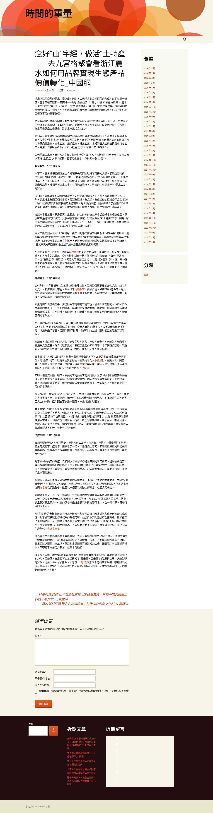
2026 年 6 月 (149, 78)
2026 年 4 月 (149, 87)
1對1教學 (84, 562)
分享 (80, 147)
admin (72, 90)
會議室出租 (53, 528)
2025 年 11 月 (150, 107)
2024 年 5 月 (149, 194)
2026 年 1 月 (149, 102)
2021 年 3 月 (149, 242)
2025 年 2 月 (149, 150)
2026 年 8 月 (149, 68)
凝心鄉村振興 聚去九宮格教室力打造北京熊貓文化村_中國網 (85, 604)
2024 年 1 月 (149, 213)
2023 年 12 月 (150, 218)
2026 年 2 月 (149, 97)
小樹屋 (98, 360)
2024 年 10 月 (150, 169)
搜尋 (31, 723)
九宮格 (43, 487)
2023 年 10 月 (150, 227)
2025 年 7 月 (149, 126)
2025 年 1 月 (149, 155)
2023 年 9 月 (149, 232)
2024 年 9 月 (149, 174)
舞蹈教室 (80, 289)
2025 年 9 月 (149, 116)
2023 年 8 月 (149, 237)
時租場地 (74, 251)
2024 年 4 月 (149, 198)
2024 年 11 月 (150, 165)
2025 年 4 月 (149, 140)
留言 (38, 635)
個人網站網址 (42, 685)
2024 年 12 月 (150, 160)
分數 (146, 274)
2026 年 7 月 (149, 73)
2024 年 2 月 (149, 208)
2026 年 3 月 (149, 92)
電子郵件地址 (43, 678)
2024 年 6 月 (149, 189)
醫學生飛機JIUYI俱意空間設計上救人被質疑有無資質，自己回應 (81, 780)
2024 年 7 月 (149, 184)
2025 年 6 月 (149, 131)
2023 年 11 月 (150, 223)
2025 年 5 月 (149, 136)
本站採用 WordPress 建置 (37, 806)
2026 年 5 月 (149, 82)
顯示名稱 (40, 672)
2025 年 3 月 (149, 145)
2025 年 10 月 (150, 111)
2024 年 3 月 (149, 203)
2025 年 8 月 (149, 121)
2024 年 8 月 (149, 179)
